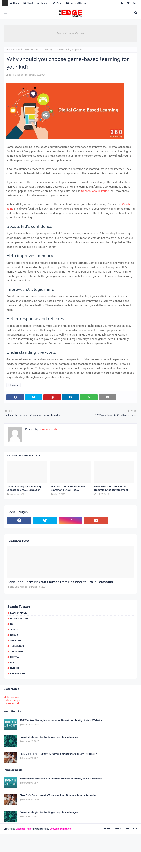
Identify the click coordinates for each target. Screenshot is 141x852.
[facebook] (122, 3)
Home (16, 3)
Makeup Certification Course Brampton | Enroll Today (67, 488)
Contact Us (131, 829)
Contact (45, 3)
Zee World (16, 651)
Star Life (15, 640)
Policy (59, 3)
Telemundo (17, 646)
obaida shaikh (16, 75)
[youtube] (96, 520)
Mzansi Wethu (19, 618)
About (30, 3)
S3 (11, 623)
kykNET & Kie (17, 673)
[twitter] (128, 3)
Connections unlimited (95, 191)
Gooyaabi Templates (60, 828)
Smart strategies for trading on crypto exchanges (49, 737)
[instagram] (134, 3)
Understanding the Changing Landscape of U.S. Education (24, 488)
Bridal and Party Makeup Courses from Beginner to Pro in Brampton (60, 582)
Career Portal (11, 703)
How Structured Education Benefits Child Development (111, 488)
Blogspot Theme (24, 828)
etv (12, 662)
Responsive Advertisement (70, 33)
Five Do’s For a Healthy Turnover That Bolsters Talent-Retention (58, 754)
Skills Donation (12, 697)
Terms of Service (78, 3)
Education (19, 49)
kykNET (14, 668)
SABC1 (14, 629)
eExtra (14, 657)
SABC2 (14, 635)
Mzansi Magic (19, 612)
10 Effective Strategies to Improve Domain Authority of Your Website (61, 720)
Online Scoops (12, 700)
